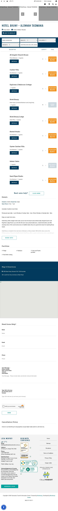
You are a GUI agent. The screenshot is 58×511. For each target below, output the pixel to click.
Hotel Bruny (14, 99)
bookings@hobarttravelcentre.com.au (10, 445)
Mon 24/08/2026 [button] (7, 40)
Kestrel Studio (15, 132)
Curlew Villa (14, 70)
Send (9, 412)
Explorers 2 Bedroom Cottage (21, 85)
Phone (3, 355)
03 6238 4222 (38, 1)
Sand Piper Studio (16, 176)
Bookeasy (40, 495)
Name (3, 329)
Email (3, 342)
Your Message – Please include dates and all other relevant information (7, 370)
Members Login (9, 486)
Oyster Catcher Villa (17, 146)
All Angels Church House (19, 55)
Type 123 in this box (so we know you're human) (7, 392)
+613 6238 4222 (5, 452)
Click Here (36, 193)
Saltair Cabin (14, 161)
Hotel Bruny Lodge (17, 117)
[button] (9, 33)
